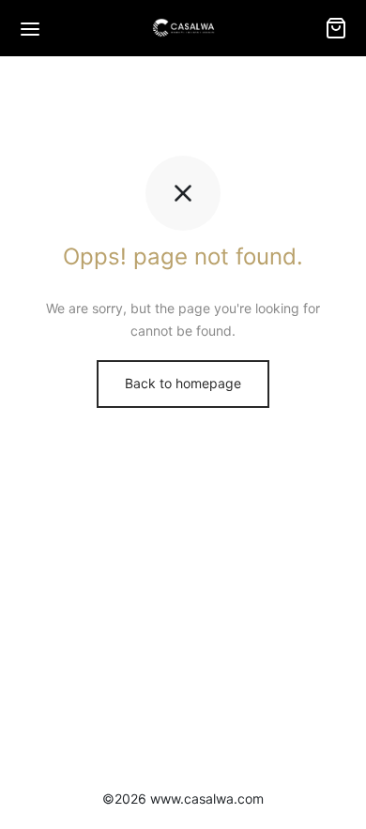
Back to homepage (183, 383)
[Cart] (336, 28)
